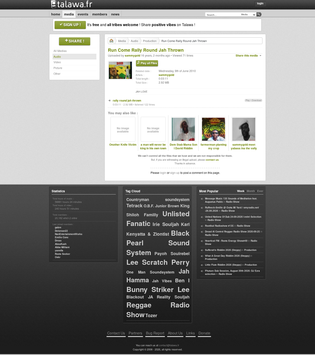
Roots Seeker (62, 254)
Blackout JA (139, 297)
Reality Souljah (173, 297)
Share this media (247, 55)
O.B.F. (149, 205)
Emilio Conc (61, 237)
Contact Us (116, 332)
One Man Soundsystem (150, 272)
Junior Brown (167, 205)
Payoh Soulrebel (172, 253)
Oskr (57, 257)
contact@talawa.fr (169, 345)
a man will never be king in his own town (153, 146)
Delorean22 (61, 230)
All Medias (60, 51)
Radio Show (232, 201)
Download (256, 100)
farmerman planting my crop (213, 146)
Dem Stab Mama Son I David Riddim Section (183, 148)
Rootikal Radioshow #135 (219, 225)
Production (150, 41)
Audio (57, 56)
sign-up (175, 172)
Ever (260, 191)
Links (190, 332)
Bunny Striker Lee (158, 289)
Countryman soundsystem (158, 199)
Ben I (182, 280)
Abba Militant (62, 247)
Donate (204, 332)
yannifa (59, 250)
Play (248, 100)
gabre (58, 227)
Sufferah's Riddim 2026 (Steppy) (223, 250)
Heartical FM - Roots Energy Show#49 (226, 240)
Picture (57, 68)
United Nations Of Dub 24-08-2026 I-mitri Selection (233, 216)
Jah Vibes (162, 280)
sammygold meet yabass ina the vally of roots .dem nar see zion (244, 150)
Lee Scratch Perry (158, 262)
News (115, 14)
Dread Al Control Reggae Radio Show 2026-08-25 (232, 231)
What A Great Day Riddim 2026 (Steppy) (227, 255)
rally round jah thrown (127, 100)
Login (260, 3)
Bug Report (155, 332)
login (163, 172)
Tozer (151, 315)
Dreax (58, 240)
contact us (212, 159)
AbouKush (60, 244)
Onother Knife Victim (123, 145)
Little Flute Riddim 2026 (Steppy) (223, 264)
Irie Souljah (166, 224)
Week (240, 191)
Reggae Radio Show (158, 309)
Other (56, 73)
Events (83, 14)
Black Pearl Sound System (158, 242)
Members (99, 14)
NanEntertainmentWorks (68, 234)
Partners (135, 332)
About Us (175, 332)
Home (55, 14)
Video (57, 62)
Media (69, 14)
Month (251, 191)
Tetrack (134, 205)
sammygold (132, 55)
